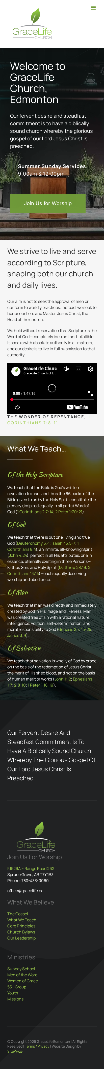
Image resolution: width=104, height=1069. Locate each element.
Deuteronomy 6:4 (33, 543)
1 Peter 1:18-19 (40, 685)
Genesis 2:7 (68, 629)
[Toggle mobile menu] (93, 7)
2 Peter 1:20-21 (68, 511)
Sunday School (21, 968)
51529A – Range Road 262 (30, 868)
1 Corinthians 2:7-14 (35, 511)
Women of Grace (22, 981)
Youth (12, 993)
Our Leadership (21, 938)
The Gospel (17, 914)
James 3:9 (16, 635)
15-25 (86, 629)
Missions (15, 999)
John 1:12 (63, 679)
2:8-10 (20, 685)
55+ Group (16, 987)
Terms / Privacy (37, 1046)
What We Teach (21, 920)
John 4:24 (18, 555)
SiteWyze (14, 1051)
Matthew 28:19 (72, 567)
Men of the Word (22, 975)
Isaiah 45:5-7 (63, 543)
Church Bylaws (21, 932)
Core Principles (21, 926)
